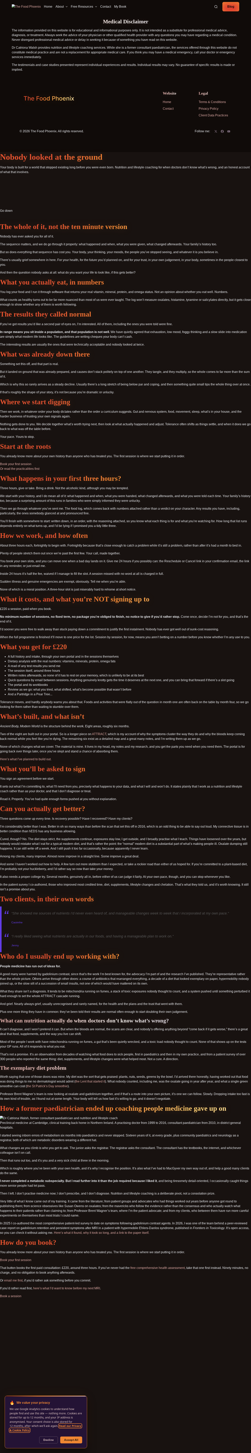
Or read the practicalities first (19, 468)
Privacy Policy (208, 108)
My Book (120, 6)
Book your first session (15, 464)
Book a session (10, 1296)
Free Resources (82, 6)
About (59, 6)
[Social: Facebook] (222, 131)
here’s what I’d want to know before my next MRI (66, 1288)
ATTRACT (99, 734)
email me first (13, 1280)
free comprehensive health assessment (157, 1268)
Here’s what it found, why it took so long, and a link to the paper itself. (101, 1232)
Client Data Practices (213, 115)
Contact (105, 6)
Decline (48, 1439)
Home (48, 6)
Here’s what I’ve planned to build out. (25, 759)
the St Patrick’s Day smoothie (47, 1086)
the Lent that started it (90, 1081)
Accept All (71, 1439)
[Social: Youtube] (228, 131)
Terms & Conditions (212, 102)
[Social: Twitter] (215, 131)
